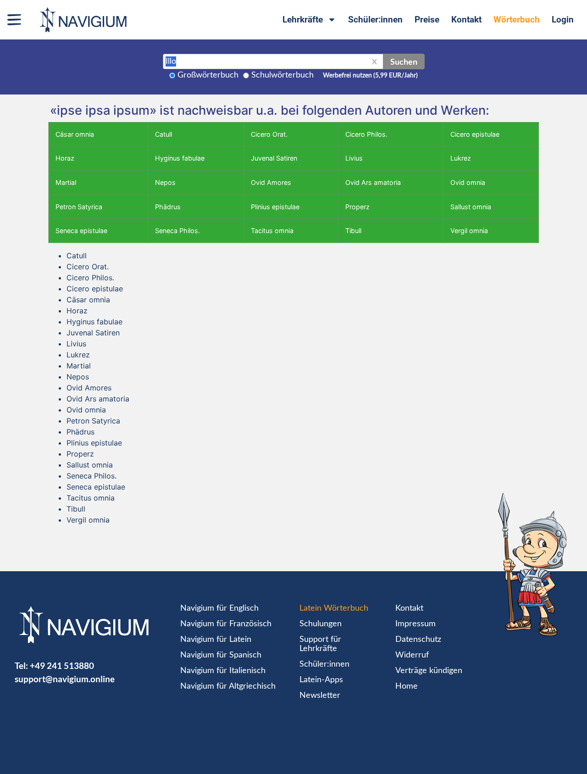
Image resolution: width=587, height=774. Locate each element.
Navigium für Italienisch (223, 671)
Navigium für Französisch (225, 624)
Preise (427, 19)
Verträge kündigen (428, 671)
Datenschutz (418, 639)
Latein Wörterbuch (333, 608)
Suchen (403, 61)
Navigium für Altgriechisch (228, 686)
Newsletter (319, 695)
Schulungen (320, 624)
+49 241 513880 (62, 665)
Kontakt (466, 19)
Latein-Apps (321, 680)
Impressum (415, 624)
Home (406, 686)
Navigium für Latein (215, 639)
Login (563, 19)
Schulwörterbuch (282, 75)
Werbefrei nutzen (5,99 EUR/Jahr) (370, 75)
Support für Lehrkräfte (320, 644)
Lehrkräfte (302, 19)
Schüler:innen (375, 19)
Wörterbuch (516, 19)
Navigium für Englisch (219, 608)
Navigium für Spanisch (220, 655)
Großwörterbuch (207, 75)
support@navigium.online (65, 679)
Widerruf (412, 655)
